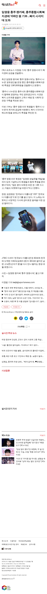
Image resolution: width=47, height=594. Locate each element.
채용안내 (24, 544)
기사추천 (23, 326)
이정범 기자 (6, 35)
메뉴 (44, 5)
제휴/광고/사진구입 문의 (10, 544)
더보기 (42, 409)
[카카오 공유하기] (15, 318)
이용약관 (13, 541)
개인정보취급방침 (24, 541)
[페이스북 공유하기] (21, 318)
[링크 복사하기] (31, 318)
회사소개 (5, 541)
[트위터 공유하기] (26, 318)
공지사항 (32, 544)
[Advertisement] (19, 500)
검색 (40, 5)
